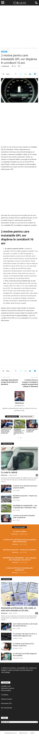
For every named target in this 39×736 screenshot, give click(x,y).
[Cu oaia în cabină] (19, 458)
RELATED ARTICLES (12, 416)
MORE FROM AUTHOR (26, 416)
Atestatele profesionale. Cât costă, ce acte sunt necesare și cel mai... (18, 609)
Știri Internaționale (6, 708)
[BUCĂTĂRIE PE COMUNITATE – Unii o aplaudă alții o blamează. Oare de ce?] (19, 424)
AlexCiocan (6, 66)
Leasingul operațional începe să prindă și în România (9, 382)
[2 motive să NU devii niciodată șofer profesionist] (32, 424)
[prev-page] (18, 438)
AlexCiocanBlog (6, 690)
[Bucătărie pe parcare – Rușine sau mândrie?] (6, 498)
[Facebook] (16, 74)
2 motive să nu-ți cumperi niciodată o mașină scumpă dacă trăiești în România (30, 383)
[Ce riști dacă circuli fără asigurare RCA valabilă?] (6, 656)
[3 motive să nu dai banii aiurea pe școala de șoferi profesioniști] (7, 424)
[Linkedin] (30, 74)
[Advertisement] (19, 26)
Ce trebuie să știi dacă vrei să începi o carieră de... (23, 645)
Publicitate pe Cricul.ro (11, 733)
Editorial (8, 48)
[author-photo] (19, 396)
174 (37, 613)
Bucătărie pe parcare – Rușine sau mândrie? (19, 550)
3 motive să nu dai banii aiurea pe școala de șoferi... (25, 487)
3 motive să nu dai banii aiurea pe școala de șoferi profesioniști (6, 431)
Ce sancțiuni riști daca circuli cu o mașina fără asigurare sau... (25, 635)
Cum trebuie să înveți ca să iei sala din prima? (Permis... (25, 625)
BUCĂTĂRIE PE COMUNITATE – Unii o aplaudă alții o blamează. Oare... (25, 507)
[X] (20, 74)
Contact (32, 733)
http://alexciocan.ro (19, 405)
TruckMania (4, 695)
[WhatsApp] (25, 74)
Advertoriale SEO (6, 703)
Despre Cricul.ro (23, 733)
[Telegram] (35, 74)
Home (2, 48)
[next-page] (21, 438)
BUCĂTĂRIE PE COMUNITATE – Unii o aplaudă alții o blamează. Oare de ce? (19, 432)
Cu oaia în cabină (9, 472)
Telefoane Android (6, 699)
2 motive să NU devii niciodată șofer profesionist (32, 431)
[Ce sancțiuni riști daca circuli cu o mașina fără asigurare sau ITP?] (6, 636)
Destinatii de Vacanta (7, 688)
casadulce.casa (6, 686)
